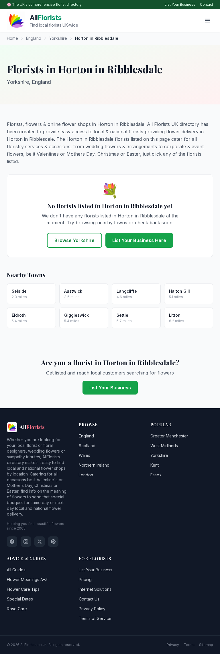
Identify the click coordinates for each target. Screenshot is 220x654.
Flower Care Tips (23, 589)
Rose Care (17, 608)
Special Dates (20, 598)
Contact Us (89, 598)
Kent (154, 465)
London (86, 474)
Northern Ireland (94, 465)
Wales (84, 455)
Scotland (87, 445)
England (86, 435)
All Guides (16, 569)
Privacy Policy (92, 608)
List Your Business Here (139, 240)
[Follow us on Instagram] (26, 541)
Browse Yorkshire (74, 240)
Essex (156, 474)
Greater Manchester (169, 435)
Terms (189, 645)
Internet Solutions (95, 589)
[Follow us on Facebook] (12, 541)
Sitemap (206, 645)
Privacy (173, 645)
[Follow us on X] (39, 541)
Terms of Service (95, 618)
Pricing (85, 579)
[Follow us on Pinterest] (53, 541)
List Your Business (180, 4)
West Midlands (164, 445)
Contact (206, 4)
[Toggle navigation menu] (207, 20)
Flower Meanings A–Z (27, 579)
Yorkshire (159, 455)
